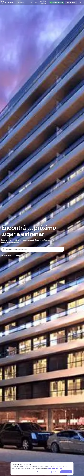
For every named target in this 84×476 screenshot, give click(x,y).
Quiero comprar (6, 255)
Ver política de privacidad (54, 468)
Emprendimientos (21, 2)
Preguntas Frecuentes (43, 2)
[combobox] (33, 249)
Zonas (30, 2)
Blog (36, 2)
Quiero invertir (20, 255)
